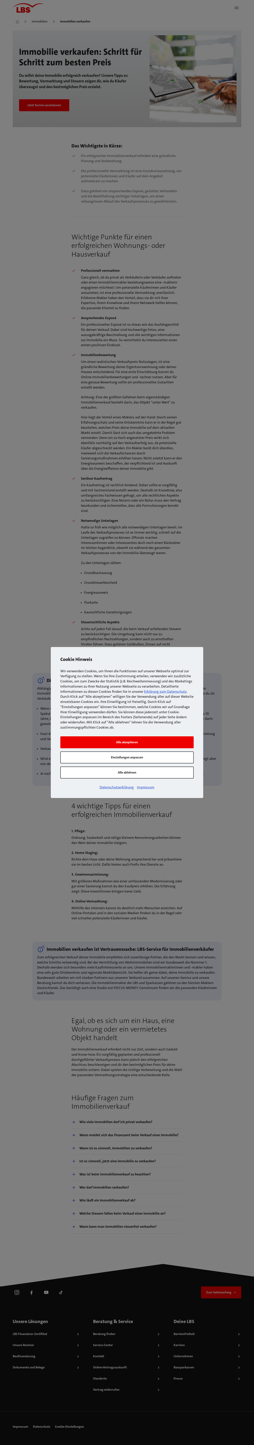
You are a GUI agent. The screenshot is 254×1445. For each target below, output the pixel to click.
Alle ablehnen (127, 772)
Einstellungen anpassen (127, 757)
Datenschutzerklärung (117, 787)
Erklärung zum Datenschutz (165, 691)
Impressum (145, 787)
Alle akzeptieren (127, 742)
